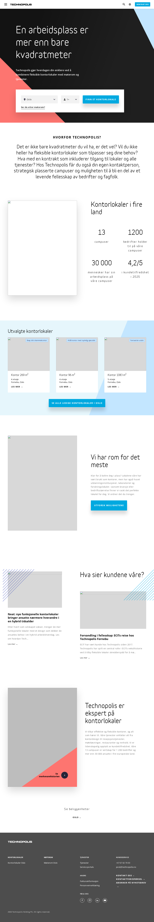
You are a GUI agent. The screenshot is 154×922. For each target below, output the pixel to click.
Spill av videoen (147, 116)
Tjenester (84, 863)
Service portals (87, 867)
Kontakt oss (143, 4)
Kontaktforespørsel (129, 879)
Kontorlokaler (15, 857)
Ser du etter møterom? (33, 107)
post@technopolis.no (126, 867)
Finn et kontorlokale (101, 99)
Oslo (76, 817)
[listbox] (80, 365)
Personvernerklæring (90, 885)
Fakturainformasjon (89, 881)
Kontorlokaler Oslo (16, 863)
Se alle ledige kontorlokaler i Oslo (77, 403)
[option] (32, 365)
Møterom (48, 857)
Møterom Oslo (50, 863)
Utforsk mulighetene (109, 505)
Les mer (83, 658)
